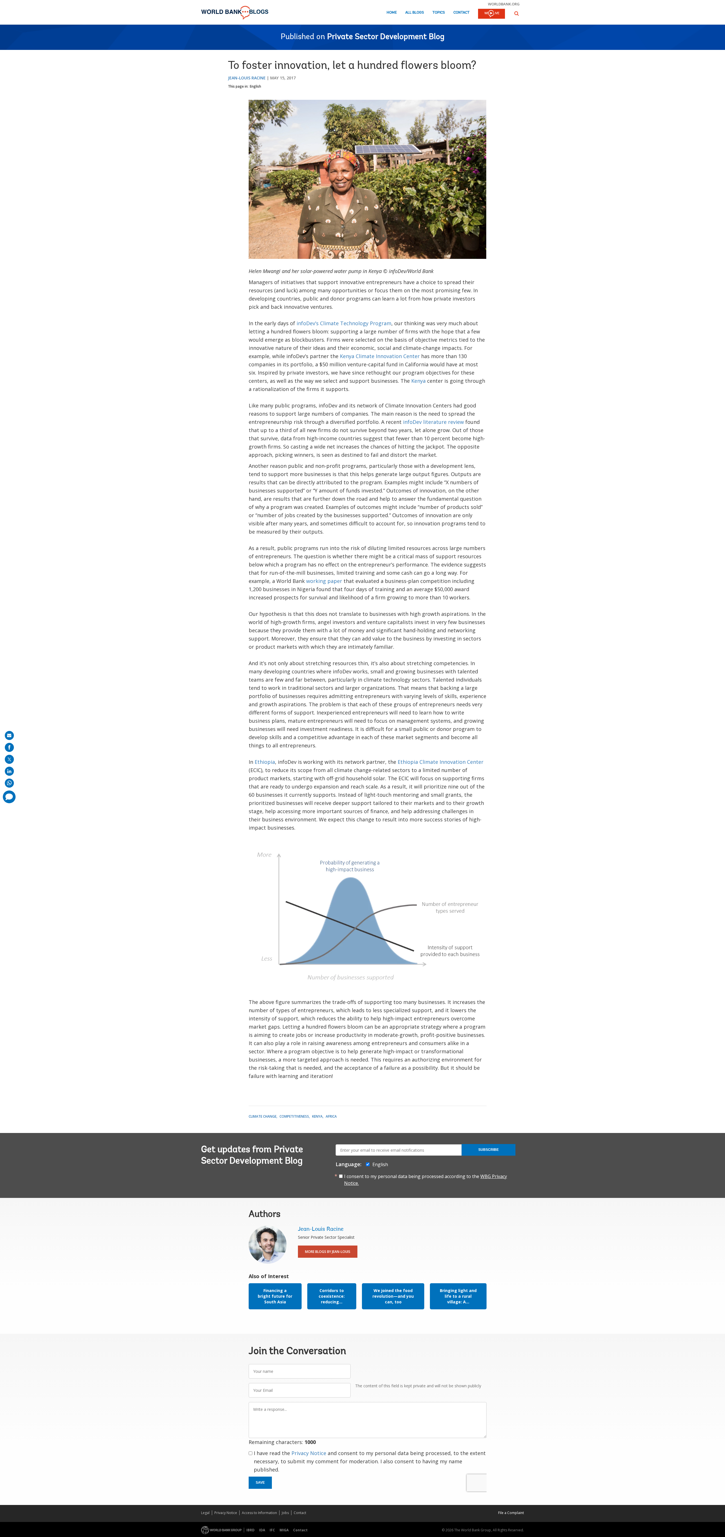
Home (392, 12)
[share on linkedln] (9, 771)
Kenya (418, 380)
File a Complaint (511, 1512)
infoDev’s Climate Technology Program (344, 323)
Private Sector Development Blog (385, 37)
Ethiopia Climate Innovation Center (440, 761)
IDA (262, 1530)
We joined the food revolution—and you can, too (393, 1296)
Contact (461, 12)
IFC (272, 1530)
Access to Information (259, 1512)
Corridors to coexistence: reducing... (332, 1296)
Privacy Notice (308, 1453)
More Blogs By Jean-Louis (327, 1251)
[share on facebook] (9, 747)
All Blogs (414, 12)
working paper (324, 581)
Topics (438, 12)
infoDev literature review (433, 421)
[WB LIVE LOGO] (491, 14)
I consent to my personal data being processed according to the (425, 1179)
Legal (205, 1512)
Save (260, 1483)
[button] (516, 13)
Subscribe (488, 1150)
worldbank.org (504, 4)
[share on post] (9, 759)
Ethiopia (265, 761)
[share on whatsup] (9, 783)
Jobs (285, 1512)
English (255, 86)
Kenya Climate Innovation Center (380, 356)
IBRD (250, 1530)
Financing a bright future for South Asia (275, 1296)
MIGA (284, 1530)
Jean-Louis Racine (247, 78)
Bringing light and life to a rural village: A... (458, 1296)
